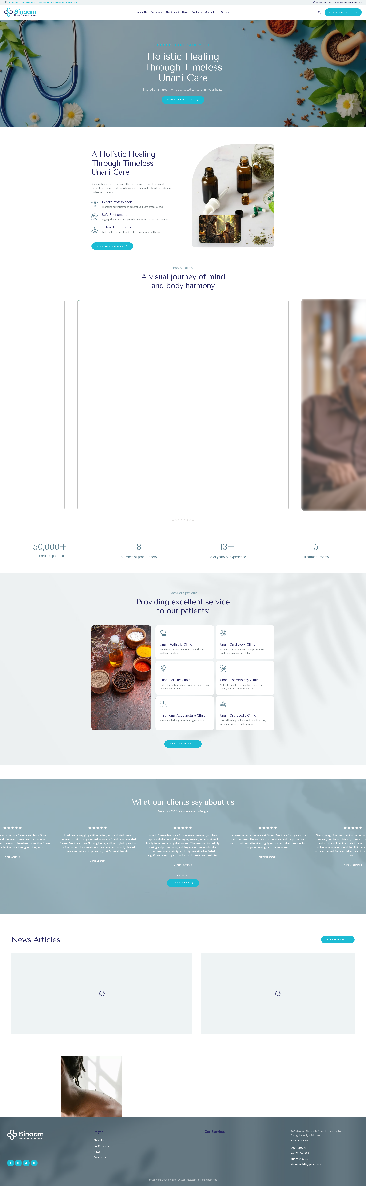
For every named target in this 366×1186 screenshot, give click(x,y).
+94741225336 (300, 1158)
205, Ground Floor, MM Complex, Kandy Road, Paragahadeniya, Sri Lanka (42, 2)
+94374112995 (299, 1148)
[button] (322, 2)
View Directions (299, 1140)
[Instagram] (18, 1163)
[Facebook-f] (10, 1163)
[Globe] (34, 1163)
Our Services (101, 1146)
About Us (98, 1140)
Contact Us (100, 1157)
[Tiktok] (26, 1163)
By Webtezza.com (187, 1179)
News (96, 1151)
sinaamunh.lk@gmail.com (306, 1164)
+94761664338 (300, 1153)
